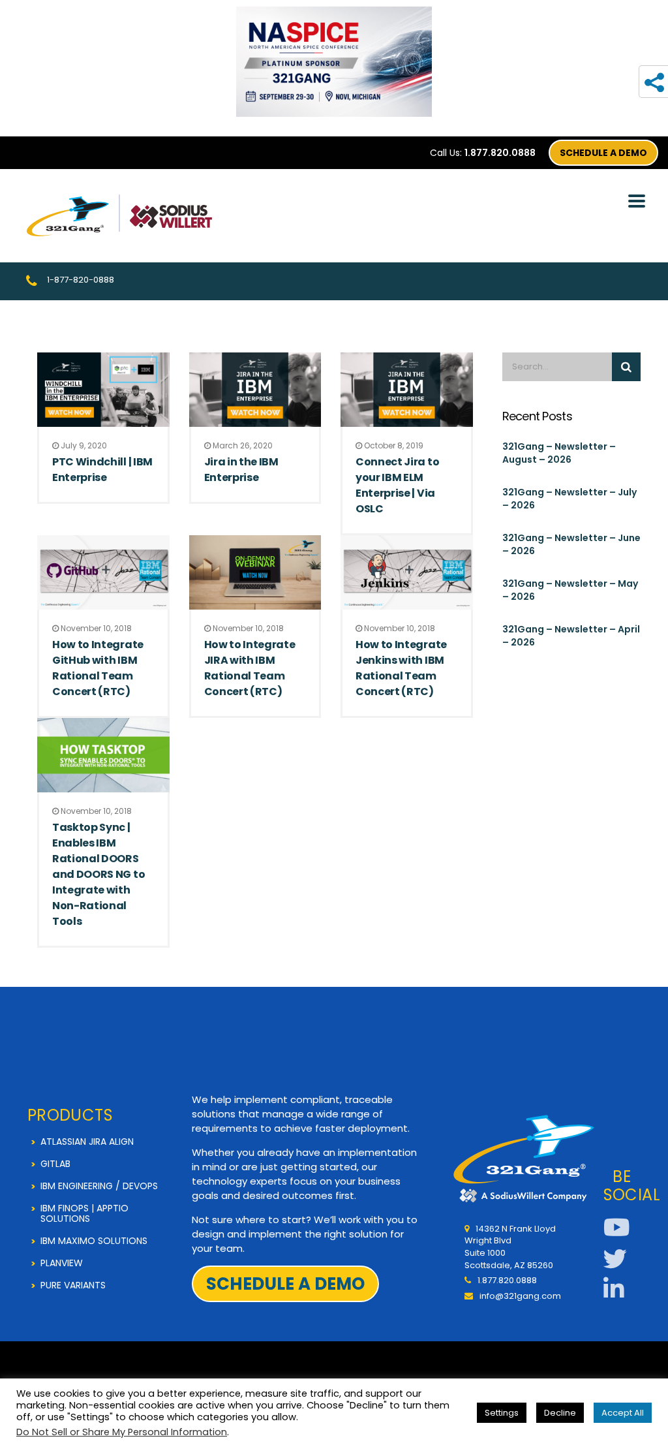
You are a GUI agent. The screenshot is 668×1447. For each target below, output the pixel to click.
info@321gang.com (520, 1296)
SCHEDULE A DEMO (603, 152)
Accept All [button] (622, 1413)
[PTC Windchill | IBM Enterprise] (103, 389)
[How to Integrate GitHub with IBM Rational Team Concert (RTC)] (103, 572)
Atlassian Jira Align (87, 1141)
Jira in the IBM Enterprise (241, 469)
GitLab (55, 1164)
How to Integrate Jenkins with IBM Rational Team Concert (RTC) (401, 668)
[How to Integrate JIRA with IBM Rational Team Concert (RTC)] (255, 572)
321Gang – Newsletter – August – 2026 (559, 453)
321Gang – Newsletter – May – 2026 (570, 590)
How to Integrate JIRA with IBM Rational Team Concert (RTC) (250, 668)
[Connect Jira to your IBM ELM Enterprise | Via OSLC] (407, 389)
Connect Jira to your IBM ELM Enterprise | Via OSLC (397, 485)
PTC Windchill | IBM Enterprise (102, 469)
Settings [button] (502, 1413)
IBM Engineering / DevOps (99, 1186)
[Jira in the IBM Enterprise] (255, 389)
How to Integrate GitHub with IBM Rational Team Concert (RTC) (98, 668)
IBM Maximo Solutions (93, 1241)
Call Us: (483, 152)
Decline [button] (560, 1413)
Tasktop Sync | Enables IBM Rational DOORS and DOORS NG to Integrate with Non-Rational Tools (98, 874)
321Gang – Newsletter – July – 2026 (569, 499)
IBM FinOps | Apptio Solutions (84, 1213)
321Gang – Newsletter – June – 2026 (571, 544)
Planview (61, 1263)
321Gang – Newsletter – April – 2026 (571, 636)
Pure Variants (73, 1285)
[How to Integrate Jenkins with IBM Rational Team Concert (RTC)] (407, 572)
